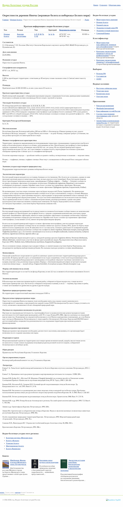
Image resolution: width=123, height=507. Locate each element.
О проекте (103, 5)
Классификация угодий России (108, 111)
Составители (101, 76)
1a (49, 34)
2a (53, 34)
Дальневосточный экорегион (107, 31)
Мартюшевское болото (15, 446)
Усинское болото (12, 443)
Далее (87, 20)
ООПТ (98, 79)
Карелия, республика (21, 35)
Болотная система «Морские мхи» (19, 438)
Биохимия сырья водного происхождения (48, 461)
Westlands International (105, 108)
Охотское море (102, 96)
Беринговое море (103, 94)
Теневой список (102, 25)
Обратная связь (115, 5)
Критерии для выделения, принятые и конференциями (106, 53)
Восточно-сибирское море (106, 88)
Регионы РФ (101, 74)
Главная (5, 20)
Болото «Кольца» (12, 441)
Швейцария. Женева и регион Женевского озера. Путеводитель (18, 462)
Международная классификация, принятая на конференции (106, 45)
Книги (95, 5)
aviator (2, 492)
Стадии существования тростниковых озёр (105, 115)
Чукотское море (102, 91)
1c (51, 34)
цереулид (18, 492)
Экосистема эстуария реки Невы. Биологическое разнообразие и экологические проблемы (73, 465)
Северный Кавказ (103, 33)
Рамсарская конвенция (105, 106)
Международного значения (106, 20)
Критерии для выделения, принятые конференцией (107, 61)
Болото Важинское (13, 449)
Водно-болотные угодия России (20, 5)
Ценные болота (16, 20)
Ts (43, 34)
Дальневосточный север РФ (107, 28)
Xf (37, 36)
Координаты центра (67, 30)
